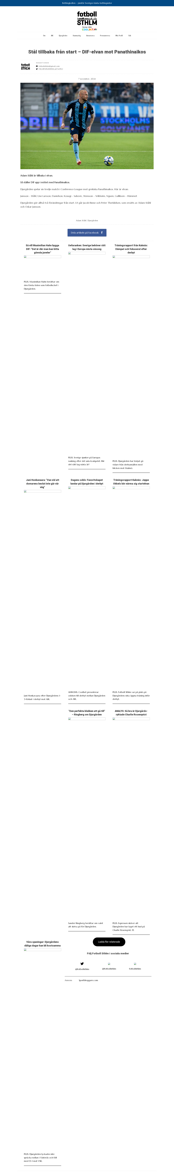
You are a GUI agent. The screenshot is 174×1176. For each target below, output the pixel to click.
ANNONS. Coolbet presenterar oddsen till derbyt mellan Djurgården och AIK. (86, 695)
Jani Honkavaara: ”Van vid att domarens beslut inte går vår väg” (42, 484)
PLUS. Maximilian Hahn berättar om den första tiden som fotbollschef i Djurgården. (41, 285)
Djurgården (63, 35)
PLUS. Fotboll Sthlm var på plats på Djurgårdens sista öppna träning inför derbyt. (131, 695)
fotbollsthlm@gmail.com (49, 66)
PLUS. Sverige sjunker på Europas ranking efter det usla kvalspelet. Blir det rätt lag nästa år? (86, 461)
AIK (52, 35)
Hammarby (77, 35)
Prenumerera (105, 35)
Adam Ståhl (81, 221)
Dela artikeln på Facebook (85, 232)
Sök (129, 35)
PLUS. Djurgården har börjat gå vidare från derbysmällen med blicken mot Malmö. (128, 464)
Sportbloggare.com (88, 980)
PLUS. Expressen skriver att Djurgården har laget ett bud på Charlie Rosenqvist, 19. (129, 926)
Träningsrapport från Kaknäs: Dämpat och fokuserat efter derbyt (131, 249)
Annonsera (90, 35)
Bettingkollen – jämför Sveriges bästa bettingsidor (87, 3)
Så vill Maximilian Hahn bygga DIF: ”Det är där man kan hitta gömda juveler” (42, 249)
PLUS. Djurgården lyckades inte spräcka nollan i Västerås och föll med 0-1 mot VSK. (40, 1157)
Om (44, 35)
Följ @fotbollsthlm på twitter (51, 69)
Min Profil (119, 35)
